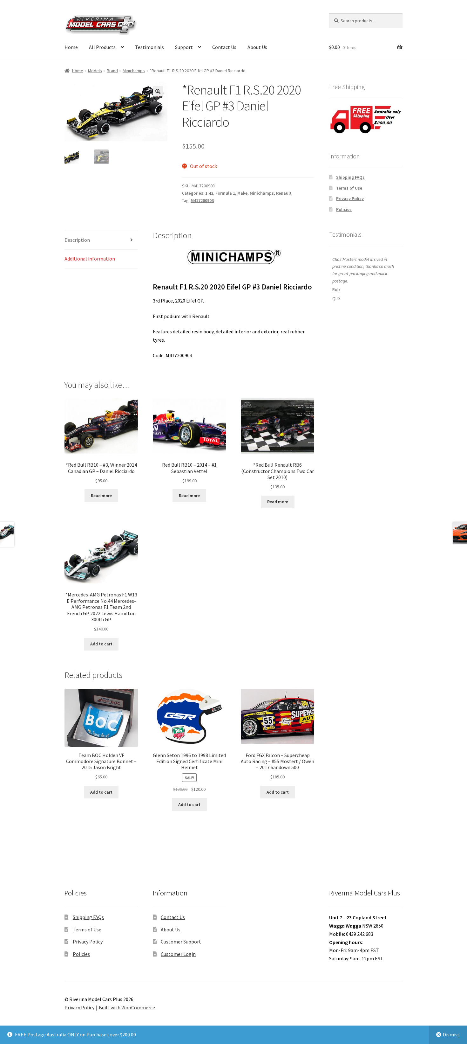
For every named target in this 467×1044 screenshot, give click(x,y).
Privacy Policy (350, 198)
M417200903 (202, 200)
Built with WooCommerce (127, 1007)
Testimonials (149, 47)
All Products (102, 47)
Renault (284, 193)
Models (95, 70)
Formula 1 (225, 193)
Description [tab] (77, 240)
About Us (257, 47)
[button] (158, 91)
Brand (112, 70)
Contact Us (224, 47)
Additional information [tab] (89, 258)
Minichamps (134, 70)
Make (242, 193)
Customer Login (178, 954)
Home (71, 47)
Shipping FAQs (350, 177)
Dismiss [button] (451, 1034)
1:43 (209, 193)
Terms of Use (349, 188)
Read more (101, 495)
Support (184, 47)
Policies (344, 209)
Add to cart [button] (101, 644)
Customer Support (181, 941)
